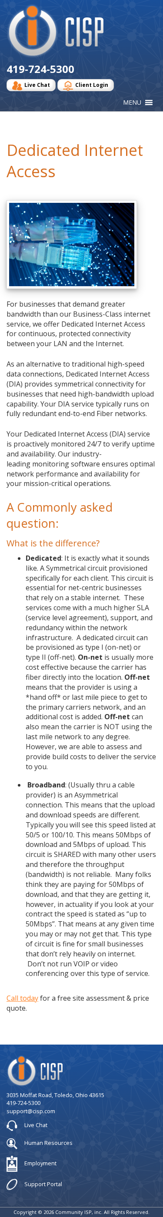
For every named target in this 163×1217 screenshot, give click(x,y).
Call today (22, 998)
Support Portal (42, 1183)
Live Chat (37, 85)
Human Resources (48, 1143)
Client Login (91, 85)
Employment (40, 1163)
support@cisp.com (31, 1111)
